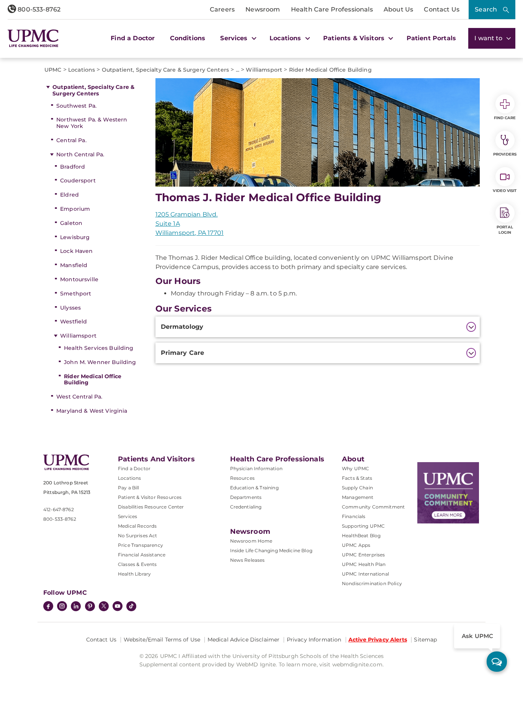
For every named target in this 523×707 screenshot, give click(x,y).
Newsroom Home (251, 541)
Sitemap (425, 639)
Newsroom (262, 9)
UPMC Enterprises (363, 555)
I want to (489, 38)
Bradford (72, 166)
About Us (398, 9)
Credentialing (246, 507)
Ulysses (70, 307)
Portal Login (505, 230)
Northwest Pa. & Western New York (91, 123)
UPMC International (365, 574)
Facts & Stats (357, 478)
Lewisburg (75, 237)
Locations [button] (286, 38)
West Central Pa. (79, 396)
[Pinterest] (90, 607)
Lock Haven (76, 251)
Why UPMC (355, 468)
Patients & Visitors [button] (354, 38)
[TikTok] (131, 606)
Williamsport (78, 335)
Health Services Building (98, 347)
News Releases (247, 560)
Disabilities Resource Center (151, 507)
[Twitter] (104, 606)
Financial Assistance (141, 555)
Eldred (69, 194)
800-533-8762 (38, 9)
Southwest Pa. (76, 105)
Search (486, 9)
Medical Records (137, 526)
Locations (129, 478)
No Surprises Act (137, 535)
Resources (242, 478)
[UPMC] (33, 38)
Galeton (71, 223)
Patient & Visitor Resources (149, 497)
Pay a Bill (128, 487)
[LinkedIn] (76, 607)
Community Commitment (373, 507)
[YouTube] (118, 607)
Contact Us (441, 9)
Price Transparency (140, 545)
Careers (222, 9)
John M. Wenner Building (100, 362)
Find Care (505, 117)
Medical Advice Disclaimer (244, 639)
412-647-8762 (58, 509)
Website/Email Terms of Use (162, 639)
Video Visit (504, 190)
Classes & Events (137, 564)
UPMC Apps (356, 545)
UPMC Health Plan (364, 564)
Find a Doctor (133, 38)
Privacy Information (314, 639)
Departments (246, 497)
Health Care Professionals (332, 9)
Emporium (75, 208)
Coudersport (78, 180)
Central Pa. (71, 140)
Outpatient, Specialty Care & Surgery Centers (93, 90)
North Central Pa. (80, 154)
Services (127, 516)
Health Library (134, 574)
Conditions (188, 38)
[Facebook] (48, 607)
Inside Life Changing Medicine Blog (271, 550)
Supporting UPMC (363, 526)
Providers (504, 154)
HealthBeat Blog (361, 535)
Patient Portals (431, 38)
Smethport (75, 293)
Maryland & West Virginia (91, 410)
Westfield (73, 321)
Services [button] (234, 38)
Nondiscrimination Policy (372, 583)
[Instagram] (62, 607)
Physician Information (256, 468)
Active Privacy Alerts (377, 639)
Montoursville (79, 279)
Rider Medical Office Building (92, 379)
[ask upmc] (497, 661)
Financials (354, 516)
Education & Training (254, 487)
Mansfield (73, 265)
